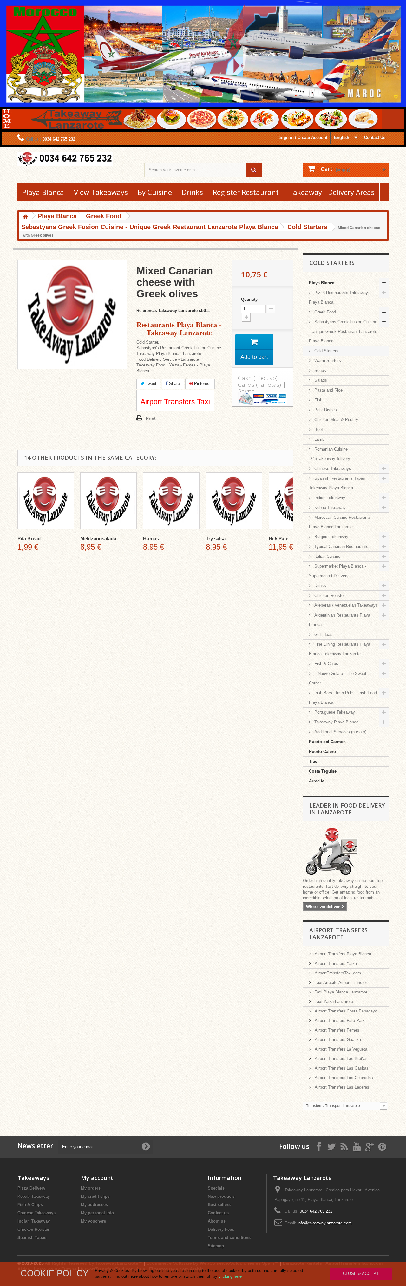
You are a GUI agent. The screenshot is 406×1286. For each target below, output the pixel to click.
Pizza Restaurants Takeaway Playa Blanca (338, 297)
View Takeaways (101, 192)
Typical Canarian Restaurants (340, 546)
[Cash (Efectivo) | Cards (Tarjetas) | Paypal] (262, 398)
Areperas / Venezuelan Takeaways (345, 605)
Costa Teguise (323, 771)
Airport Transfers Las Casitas (341, 1068)
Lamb (318, 439)
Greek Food (324, 312)
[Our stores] (346, 852)
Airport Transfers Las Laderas (341, 1087)
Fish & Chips (325, 663)
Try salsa (216, 538)
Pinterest (202, 383)
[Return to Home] (25, 217)
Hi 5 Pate (278, 538)
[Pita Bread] (45, 500)
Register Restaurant (246, 192)
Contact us (218, 1212)
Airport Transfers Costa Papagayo (345, 1011)
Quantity (249, 299)
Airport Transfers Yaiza (335, 963)
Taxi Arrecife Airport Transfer (340, 982)
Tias (313, 761)
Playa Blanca (43, 192)
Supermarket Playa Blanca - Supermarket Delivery (337, 571)
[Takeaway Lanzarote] (76, 159)
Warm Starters (327, 360)
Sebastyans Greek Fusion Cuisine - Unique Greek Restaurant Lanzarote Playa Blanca (343, 331)
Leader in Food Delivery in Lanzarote (347, 808)
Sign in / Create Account (303, 137)
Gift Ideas (322, 634)
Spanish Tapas (31, 1237)
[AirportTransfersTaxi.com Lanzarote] (369, 1146)
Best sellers (219, 1204)
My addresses (94, 1204)
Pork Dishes (325, 409)
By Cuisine (155, 192)
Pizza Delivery (31, 1188)
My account (97, 1178)
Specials (216, 1188)
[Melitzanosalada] (108, 500)
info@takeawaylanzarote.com (325, 1223)
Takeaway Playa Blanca (335, 722)
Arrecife (316, 781)
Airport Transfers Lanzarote (338, 933)
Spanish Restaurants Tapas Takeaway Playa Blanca (337, 483)
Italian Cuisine (326, 556)
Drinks (192, 192)
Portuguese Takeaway (334, 712)
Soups (319, 370)
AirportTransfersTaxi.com (337, 973)
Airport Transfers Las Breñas (340, 1058)
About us (217, 1221)
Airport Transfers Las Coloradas (343, 1077)
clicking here (230, 1276)
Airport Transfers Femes (336, 1030)
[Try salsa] (234, 500)
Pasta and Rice (328, 390)
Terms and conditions (229, 1237)
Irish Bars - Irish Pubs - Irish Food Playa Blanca (343, 697)
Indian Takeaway (329, 497)
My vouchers (93, 1221)
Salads (320, 380)
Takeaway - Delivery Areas (332, 192)
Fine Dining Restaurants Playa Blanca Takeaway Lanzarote (339, 649)
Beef (318, 429)
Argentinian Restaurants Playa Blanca (339, 620)
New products (221, 1196)
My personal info (97, 1212)
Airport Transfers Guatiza (337, 1039)
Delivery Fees (221, 1229)
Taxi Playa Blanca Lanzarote (340, 992)
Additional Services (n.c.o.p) (339, 731)
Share (174, 383)
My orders (91, 1188)
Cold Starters (325, 350)
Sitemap (216, 1245)
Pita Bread (29, 538)
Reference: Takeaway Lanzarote (167, 310)
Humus (151, 538)
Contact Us (374, 137)
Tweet (150, 383)
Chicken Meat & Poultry (335, 419)
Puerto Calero (322, 751)
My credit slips (95, 1196)
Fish (317, 400)
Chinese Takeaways (332, 468)
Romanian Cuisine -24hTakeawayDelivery (329, 454)
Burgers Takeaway (330, 536)
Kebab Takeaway (329, 507)
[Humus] (171, 500)
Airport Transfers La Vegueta (340, 1049)
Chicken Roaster (329, 595)
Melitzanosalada (98, 538)
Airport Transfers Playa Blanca (342, 954)
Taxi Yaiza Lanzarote (333, 1001)
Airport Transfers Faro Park (339, 1020)
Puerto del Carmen (327, 741)
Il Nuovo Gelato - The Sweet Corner (337, 678)
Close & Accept (361, 1273)
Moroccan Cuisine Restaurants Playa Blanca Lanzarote (340, 522)
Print (150, 418)
